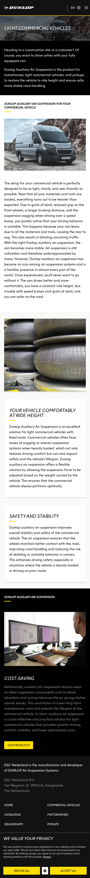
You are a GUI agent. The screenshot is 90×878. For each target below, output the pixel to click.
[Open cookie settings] (45, 871)
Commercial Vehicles (63, 805)
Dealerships (13, 824)
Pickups (53, 824)
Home (8, 805)
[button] (86, 8)
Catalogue (12, 814)
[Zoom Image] (45, 355)
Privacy (47, 856)
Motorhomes (57, 814)
